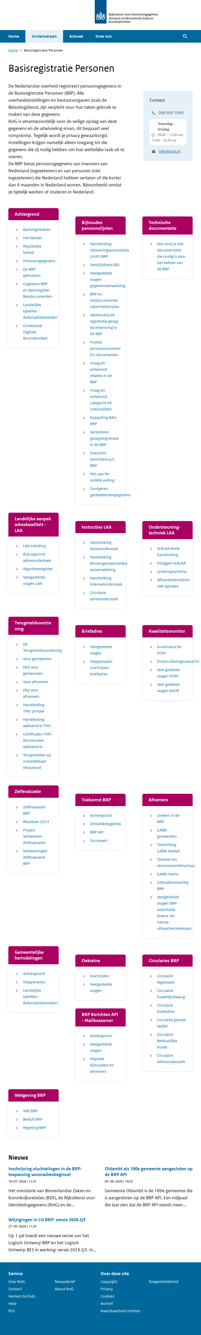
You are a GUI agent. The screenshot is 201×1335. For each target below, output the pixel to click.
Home (13, 36)
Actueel (76, 36)
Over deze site (114, 1273)
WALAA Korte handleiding (168, 551)
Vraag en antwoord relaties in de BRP (101, 372)
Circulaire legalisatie (166, 979)
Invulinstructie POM (169, 649)
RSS (11, 1310)
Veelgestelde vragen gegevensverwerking (104, 279)
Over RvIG (16, 1281)
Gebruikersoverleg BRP (171, 885)
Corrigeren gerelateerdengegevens (104, 491)
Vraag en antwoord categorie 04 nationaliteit (101, 400)
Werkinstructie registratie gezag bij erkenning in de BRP (104, 324)
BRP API (97, 832)
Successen (99, 840)
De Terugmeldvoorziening (37, 647)
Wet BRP (30, 1110)
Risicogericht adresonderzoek (37, 557)
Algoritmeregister (37, 568)
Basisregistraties (37, 229)
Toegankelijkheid (163, 1281)
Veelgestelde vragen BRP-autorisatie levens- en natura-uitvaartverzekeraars (171, 912)
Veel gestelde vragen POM (168, 672)
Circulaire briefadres (166, 1008)
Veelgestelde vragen (101, 649)
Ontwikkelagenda (104, 823)
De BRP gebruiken (32, 272)
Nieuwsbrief (65, 1281)
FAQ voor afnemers (31, 693)
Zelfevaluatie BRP (34, 810)
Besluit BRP (32, 1119)
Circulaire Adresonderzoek (171, 1058)
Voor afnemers (35, 681)
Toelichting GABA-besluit (168, 847)
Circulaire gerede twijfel (171, 1023)
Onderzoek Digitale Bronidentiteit (35, 332)
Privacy (106, 1288)
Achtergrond (101, 815)
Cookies (107, 1296)
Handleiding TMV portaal (33, 708)
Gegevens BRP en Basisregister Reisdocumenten (37, 290)
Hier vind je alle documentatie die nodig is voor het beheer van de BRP (171, 256)
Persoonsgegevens (37, 260)
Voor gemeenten (37, 658)
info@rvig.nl (169, 151)
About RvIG (64, 1288)
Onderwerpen (44, 36)
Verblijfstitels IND (104, 264)
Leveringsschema (171, 571)
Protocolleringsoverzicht (171, 661)
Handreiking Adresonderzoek (104, 545)
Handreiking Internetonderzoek (104, 581)
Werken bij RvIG (22, 1296)
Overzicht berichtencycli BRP (102, 459)
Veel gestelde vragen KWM (168, 687)
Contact (15, 1288)
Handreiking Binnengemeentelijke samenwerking (104, 563)
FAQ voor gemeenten (33, 670)
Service (15, 1273)
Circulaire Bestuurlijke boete (167, 1040)
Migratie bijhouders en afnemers (102, 1065)
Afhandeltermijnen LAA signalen (171, 583)
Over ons (104, 36)
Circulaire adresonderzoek (104, 595)
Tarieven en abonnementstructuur (171, 862)
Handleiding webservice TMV (37, 722)
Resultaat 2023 (36, 821)
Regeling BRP (34, 1127)
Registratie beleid (32, 249)
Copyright (108, 1281)
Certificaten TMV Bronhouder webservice (37, 740)
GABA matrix (168, 873)
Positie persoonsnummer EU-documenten (104, 348)
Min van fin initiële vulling (102, 477)
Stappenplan (34, 981)
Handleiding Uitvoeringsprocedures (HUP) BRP (104, 250)
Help (12, 1303)
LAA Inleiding (34, 545)
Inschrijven (99, 975)
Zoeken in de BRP (168, 818)
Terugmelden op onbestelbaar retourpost (37, 761)
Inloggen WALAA (171, 563)
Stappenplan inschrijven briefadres (101, 667)
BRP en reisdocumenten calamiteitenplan (104, 300)
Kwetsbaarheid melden (120, 1310)
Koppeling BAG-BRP (104, 420)
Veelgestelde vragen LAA (34, 580)
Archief (106, 1303)
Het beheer (32, 237)
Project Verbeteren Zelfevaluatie (34, 836)
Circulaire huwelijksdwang (171, 993)
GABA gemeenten (167, 833)
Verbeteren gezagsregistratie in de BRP (104, 438)
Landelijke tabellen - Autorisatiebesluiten (37, 311)
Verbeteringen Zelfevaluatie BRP (35, 857)
